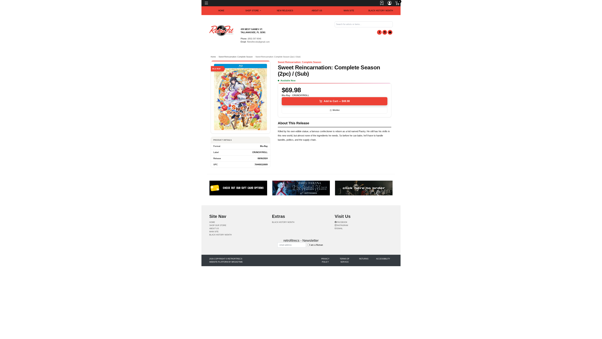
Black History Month (380, 10)
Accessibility (383, 259)
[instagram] (384, 32)
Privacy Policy (325, 260)
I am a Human (316, 245)
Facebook (342, 222)
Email (340, 228)
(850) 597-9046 (254, 39)
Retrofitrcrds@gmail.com (258, 42)
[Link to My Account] (390, 3)
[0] (398, 3)
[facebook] (379, 32)
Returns (363, 259)
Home (213, 57)
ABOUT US (317, 10)
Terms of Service (344, 260)
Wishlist (336, 110)
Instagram (342, 225)
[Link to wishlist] (382, 3)
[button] (253, 10)
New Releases (285, 10)
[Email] (390, 32)
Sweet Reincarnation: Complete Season (236, 57)
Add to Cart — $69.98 (337, 101)
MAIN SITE (349, 10)
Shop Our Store (217, 225)
